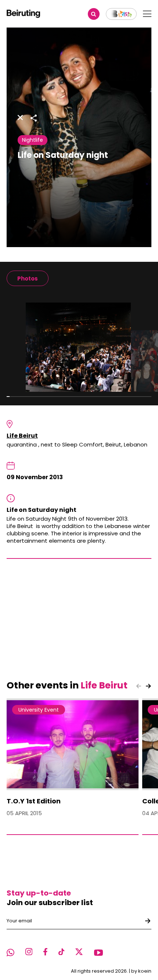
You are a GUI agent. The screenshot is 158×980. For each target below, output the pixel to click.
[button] (148, 685)
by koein (141, 971)
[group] (28, 278)
